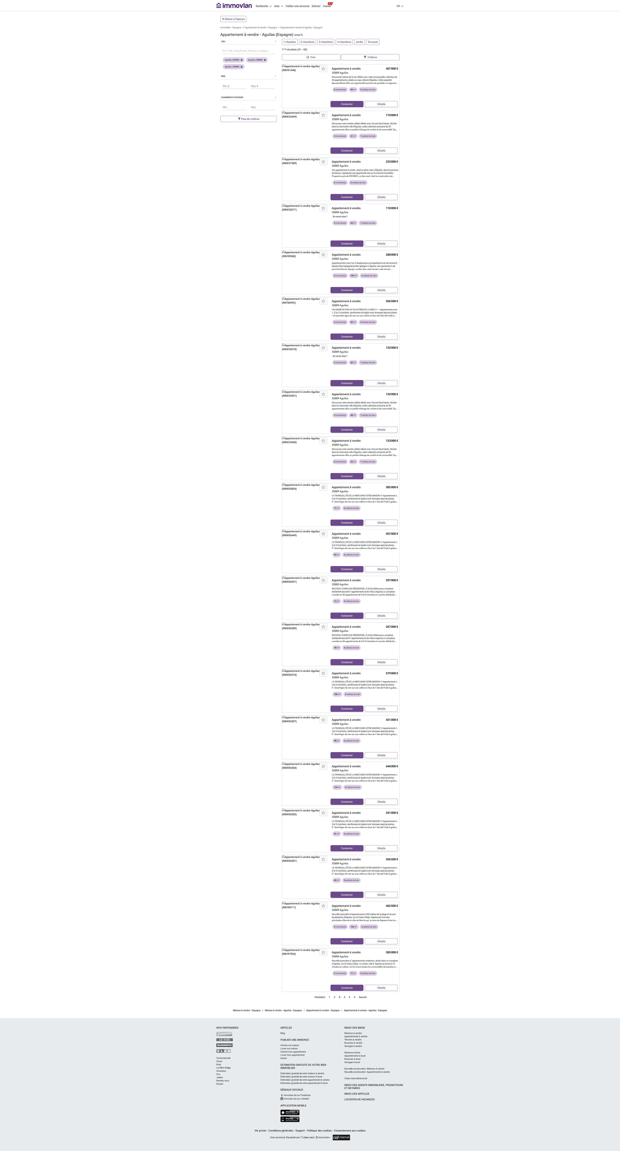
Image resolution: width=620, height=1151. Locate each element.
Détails (381, 104)
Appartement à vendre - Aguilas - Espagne (365, 1010)
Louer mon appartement (292, 1055)
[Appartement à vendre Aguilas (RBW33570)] (305, 347)
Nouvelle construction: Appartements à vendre (367, 1072)
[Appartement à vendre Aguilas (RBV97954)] (305, 952)
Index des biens (354, 1027)
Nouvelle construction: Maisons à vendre (364, 1068)
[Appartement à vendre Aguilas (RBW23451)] (305, 394)
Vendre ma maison (289, 1045)
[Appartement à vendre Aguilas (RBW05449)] (305, 533)
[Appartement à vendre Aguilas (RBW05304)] (305, 766)
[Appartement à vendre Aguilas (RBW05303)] (305, 812)
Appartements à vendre (355, 1036)
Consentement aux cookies (350, 1130)
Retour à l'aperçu (234, 19)
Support (300, 1130)
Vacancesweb (223, 1058)
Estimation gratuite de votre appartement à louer (304, 1083)
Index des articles (356, 1093)
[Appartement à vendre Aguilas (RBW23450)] (305, 440)
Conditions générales (281, 1130)
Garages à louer (352, 1062)
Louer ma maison (289, 1048)
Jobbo (219, 1077)
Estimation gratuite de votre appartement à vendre (304, 1079)
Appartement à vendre (346, 68)
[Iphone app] (290, 1119)
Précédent (320, 997)
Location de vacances (359, 1099)
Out (218, 1074)
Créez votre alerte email (355, 1078)
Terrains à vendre (352, 1039)
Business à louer (352, 1059)
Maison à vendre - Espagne (247, 1010)
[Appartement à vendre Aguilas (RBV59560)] (305, 254)
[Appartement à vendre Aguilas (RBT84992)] (305, 301)
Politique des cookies (319, 1130)
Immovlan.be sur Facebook (296, 1095)
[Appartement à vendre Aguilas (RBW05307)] (305, 719)
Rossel (219, 1084)
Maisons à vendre (353, 1033)
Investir (327, 6)
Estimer (316, 6)
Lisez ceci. (308, 1137)
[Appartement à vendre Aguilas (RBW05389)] (305, 626)
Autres (283, 1058)
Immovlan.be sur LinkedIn (296, 1098)
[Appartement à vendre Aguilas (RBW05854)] (305, 487)
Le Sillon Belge (223, 1067)
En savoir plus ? (340, 216)
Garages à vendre (353, 1046)
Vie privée (261, 1130)
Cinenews (221, 1071)
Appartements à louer (355, 1055)
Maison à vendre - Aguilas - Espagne (283, 1010)
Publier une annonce (297, 6)
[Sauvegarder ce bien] (323, 68)
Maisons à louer (352, 1052)
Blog (282, 1033)
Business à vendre (353, 1043)
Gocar (219, 1061)
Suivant (363, 997)
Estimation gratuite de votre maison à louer (301, 1076)
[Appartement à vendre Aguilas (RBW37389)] (305, 161)
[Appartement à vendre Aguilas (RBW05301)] (305, 859)
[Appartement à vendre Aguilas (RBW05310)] (305, 673)
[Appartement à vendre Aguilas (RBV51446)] (305, 68)
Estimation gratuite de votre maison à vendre (302, 1073)
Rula (218, 1064)
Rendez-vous (222, 1080)
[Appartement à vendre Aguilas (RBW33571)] (305, 208)
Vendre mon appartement (293, 1051)
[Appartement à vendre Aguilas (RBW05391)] (305, 580)
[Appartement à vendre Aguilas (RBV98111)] (305, 905)
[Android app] (290, 1112)
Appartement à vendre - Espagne (323, 1010)
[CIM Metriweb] (341, 1137)
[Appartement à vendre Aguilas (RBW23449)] (305, 115)
